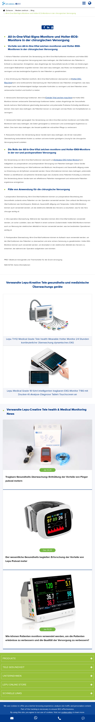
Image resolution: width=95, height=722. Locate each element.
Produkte (9, 658)
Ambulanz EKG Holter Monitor (66, 160)
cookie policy (66, 712)
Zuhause (9, 10)
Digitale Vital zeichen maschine (59, 98)
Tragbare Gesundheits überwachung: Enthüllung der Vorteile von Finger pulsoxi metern (46, 479)
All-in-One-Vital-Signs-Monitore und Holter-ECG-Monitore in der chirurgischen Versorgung (40, 13)
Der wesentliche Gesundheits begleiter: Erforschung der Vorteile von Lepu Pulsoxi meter (44, 559)
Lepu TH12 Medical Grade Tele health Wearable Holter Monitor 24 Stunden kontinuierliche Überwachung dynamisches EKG (47, 341)
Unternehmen (12, 676)
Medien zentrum (21, 10)
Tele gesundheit (13, 667)
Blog (32, 10)
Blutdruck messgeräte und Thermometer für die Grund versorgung (35, 260)
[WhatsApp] (35, 718)
